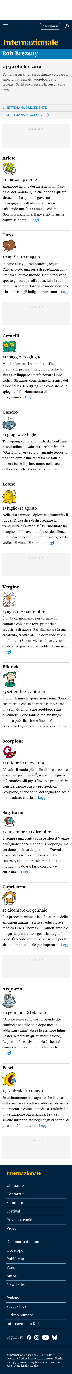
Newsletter (16, 1285)
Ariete (9, 158)
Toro (7, 235)
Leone (8, 484)
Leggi (34, 220)
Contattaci (15, 1194)
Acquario (12, 989)
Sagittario (12, 813)
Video (11, 1229)
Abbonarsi (50, 26)
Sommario (15, 1203)
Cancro (10, 412)
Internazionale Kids (23, 1324)
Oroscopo (14, 1251)
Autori (12, 1276)
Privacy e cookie (20, 1220)
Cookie (34, 1365)
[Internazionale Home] (24, 1173)
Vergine (10, 587)
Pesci (7, 1068)
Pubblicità (15, 1259)
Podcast (13, 1298)
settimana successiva (25, 115)
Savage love (16, 1307)
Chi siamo (15, 1186)
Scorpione (13, 741)
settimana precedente (26, 107)
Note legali (21, 1365)
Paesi (11, 1268)
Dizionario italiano (22, 1242)
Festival (13, 1211)
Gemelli (10, 336)
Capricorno (14, 887)
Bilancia (11, 667)
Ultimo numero (19, 1315)
